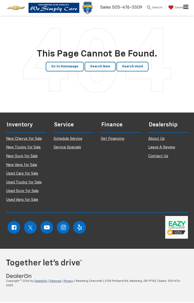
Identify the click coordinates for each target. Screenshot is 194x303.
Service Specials (67, 147)
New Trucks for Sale (23, 147)
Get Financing (112, 139)
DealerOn (40, 281)
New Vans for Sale (21, 165)
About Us (156, 139)
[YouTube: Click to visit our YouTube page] (46, 227)
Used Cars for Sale (22, 173)
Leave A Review (161, 147)
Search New (100, 66)
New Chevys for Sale (24, 139)
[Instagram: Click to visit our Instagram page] (63, 227)
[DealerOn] (19, 276)
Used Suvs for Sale (22, 191)
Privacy (69, 281)
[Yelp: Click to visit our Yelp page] (79, 227)
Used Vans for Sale (22, 200)
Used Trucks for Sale (24, 182)
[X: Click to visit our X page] (30, 227)
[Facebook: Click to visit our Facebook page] (14, 227)
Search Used (132, 66)
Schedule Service (68, 139)
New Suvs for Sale (22, 156)
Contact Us (158, 156)
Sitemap (55, 281)
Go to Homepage (64, 66)
